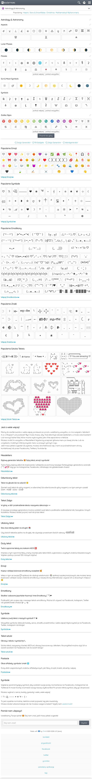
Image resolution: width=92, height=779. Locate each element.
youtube (46, 761)
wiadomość (67, 704)
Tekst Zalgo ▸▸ (7, 516)
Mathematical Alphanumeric (67, 12)
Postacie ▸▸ (5, 672)
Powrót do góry (46, 136)
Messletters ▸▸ (7, 471)
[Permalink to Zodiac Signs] (90, 115)
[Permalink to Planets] (90, 56)
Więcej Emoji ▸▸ (7, 177)
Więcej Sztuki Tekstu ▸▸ (10, 419)
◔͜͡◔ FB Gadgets (38, 142)
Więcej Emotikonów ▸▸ (10, 297)
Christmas (50, 12)
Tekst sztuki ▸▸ (7, 652)
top (46, 773)
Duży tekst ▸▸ (6, 559)
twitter (46, 755)
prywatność (46, 743)
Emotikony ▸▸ (6, 606)
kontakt (46, 737)
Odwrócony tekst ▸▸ (9, 494)
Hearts (26, 12)
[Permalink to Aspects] (90, 25)
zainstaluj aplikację (46, 767)
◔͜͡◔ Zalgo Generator (22, 142)
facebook (46, 749)
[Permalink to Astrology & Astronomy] (90, 20)
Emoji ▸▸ (4, 584)
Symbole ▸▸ (6, 629)
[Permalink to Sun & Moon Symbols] (90, 79)
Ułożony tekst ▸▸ (7, 537)
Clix (44, 731)
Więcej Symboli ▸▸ (8, 221)
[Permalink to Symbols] (90, 93)
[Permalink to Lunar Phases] (90, 44)
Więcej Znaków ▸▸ (8, 342)
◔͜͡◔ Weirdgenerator (70, 142)
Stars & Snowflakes (38, 12)
